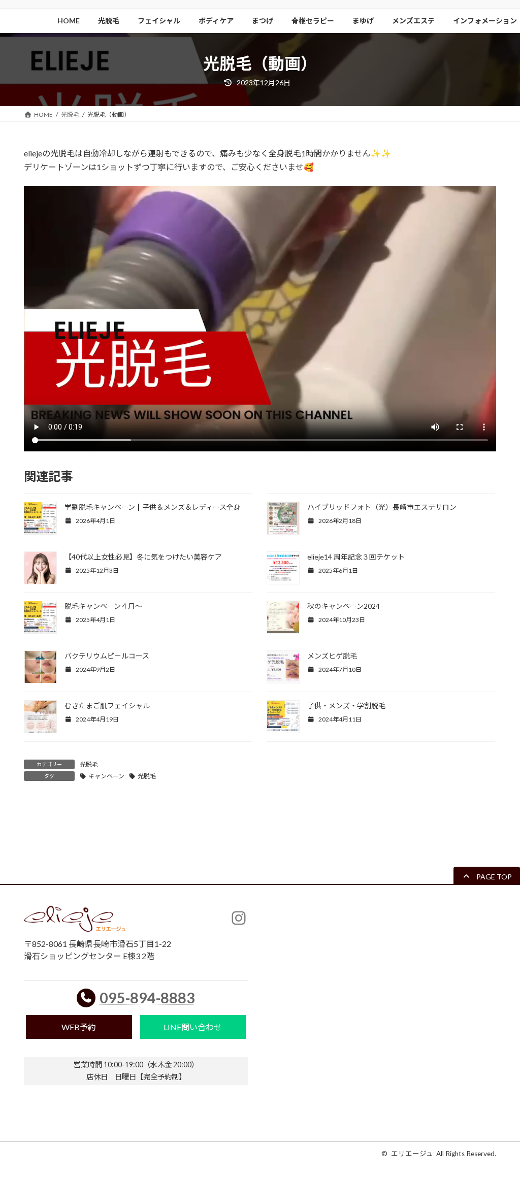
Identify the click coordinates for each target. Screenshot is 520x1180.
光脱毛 (89, 764)
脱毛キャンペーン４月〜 (103, 606)
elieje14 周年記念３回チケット (356, 556)
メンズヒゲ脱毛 (332, 655)
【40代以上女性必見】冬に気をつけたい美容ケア (143, 556)
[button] (487, 876)
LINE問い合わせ (193, 1027)
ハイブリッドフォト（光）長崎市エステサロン (382, 507)
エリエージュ (412, 1154)
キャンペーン (106, 776)
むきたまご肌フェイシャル (107, 705)
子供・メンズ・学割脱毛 (346, 705)
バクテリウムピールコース (106, 655)
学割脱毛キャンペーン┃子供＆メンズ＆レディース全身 (152, 507)
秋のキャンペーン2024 (343, 606)
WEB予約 (78, 1027)
